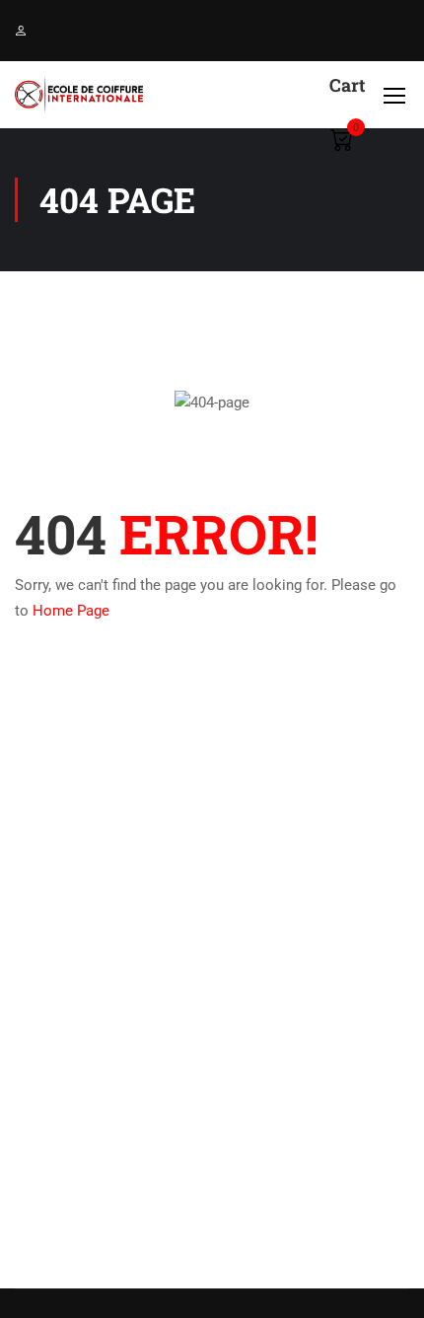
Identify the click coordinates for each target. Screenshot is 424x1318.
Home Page (71, 611)
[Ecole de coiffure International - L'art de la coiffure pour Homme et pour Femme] (79, 94)
